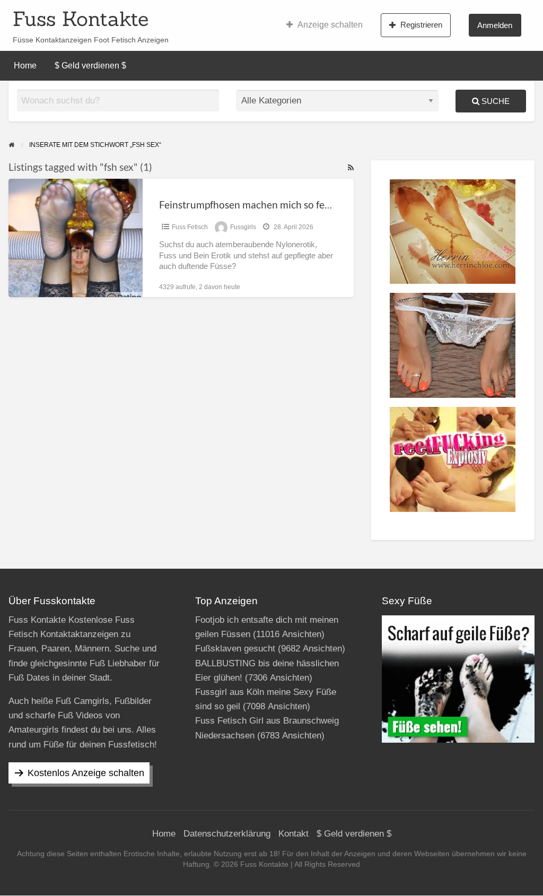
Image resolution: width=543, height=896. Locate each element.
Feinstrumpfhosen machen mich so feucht (252, 204)
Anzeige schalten (330, 24)
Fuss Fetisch (190, 227)
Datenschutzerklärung (226, 834)
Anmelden (494, 25)
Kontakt (293, 834)
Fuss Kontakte (80, 18)
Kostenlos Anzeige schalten (86, 773)
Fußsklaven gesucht (235, 648)
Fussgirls (243, 227)
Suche (494, 101)
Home (25, 65)
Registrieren (421, 24)
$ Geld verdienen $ (90, 65)
